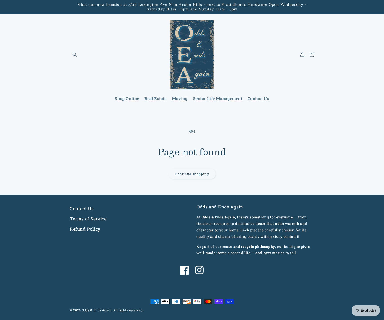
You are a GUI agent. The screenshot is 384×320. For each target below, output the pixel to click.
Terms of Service (88, 219)
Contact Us (82, 208)
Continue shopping (192, 174)
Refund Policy (85, 229)
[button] (75, 54)
